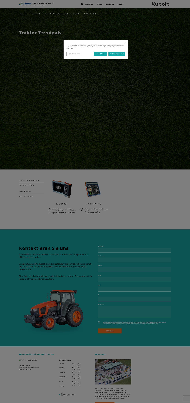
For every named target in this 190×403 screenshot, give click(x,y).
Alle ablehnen (100, 54)
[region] (96, 49)
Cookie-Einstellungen (74, 54)
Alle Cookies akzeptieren (117, 54)
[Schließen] (125, 42)
